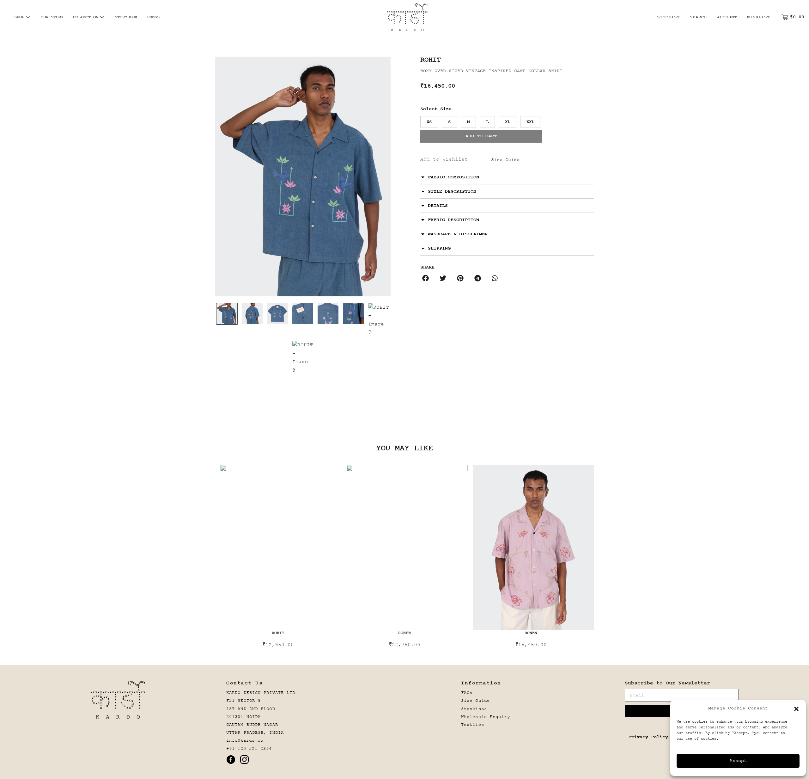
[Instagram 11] (244, 759)
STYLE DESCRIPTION (452, 191)
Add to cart (481, 136)
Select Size (436, 109)
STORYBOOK (126, 17)
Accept (738, 761)
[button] (796, 709)
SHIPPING (439, 248)
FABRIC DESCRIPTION (453, 220)
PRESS (153, 17)
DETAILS (438, 205)
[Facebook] (231, 759)
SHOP (19, 17)
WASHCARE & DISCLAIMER (458, 234)
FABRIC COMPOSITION (453, 177)
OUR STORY (52, 17)
